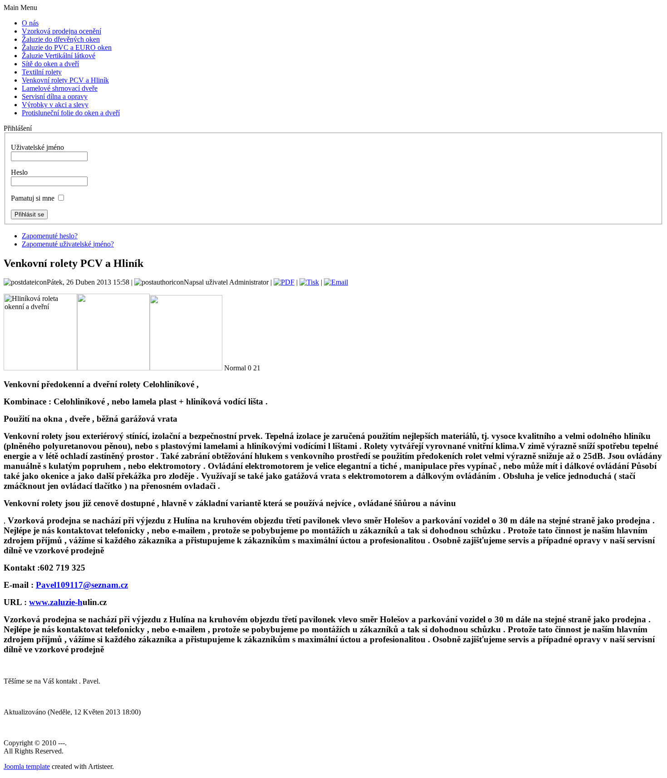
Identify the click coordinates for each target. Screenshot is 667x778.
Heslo (19, 172)
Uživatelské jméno (37, 147)
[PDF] (284, 282)
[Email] (336, 282)
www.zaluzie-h (56, 602)
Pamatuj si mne (32, 198)
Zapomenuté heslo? (50, 236)
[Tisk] (309, 282)
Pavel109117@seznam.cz (82, 585)
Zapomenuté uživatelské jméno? (68, 244)
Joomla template (27, 766)
